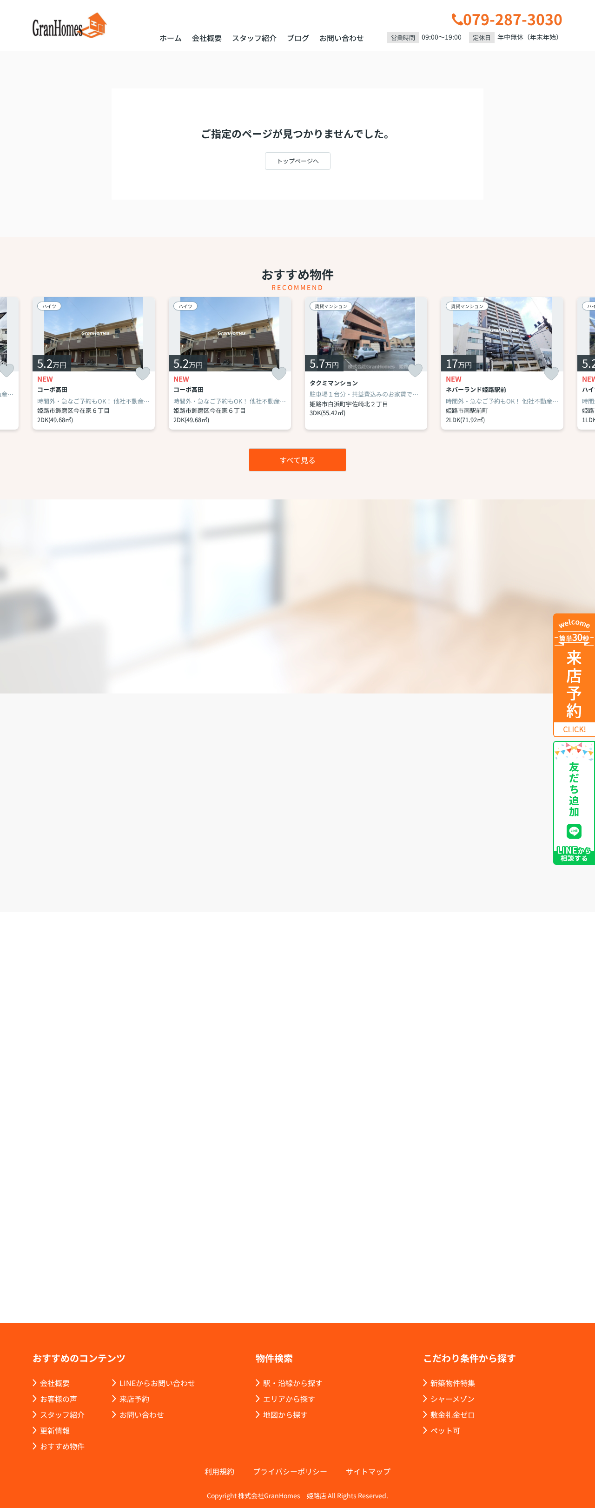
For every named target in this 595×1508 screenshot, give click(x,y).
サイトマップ (368, 1471)
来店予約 (322, 859)
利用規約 (219, 1471)
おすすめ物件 (62, 1446)
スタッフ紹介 (254, 37)
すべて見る (297, 459)
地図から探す (285, 1414)
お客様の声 (58, 1398)
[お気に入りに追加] (142, 374)
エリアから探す (289, 1398)
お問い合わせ (341, 37)
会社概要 (207, 37)
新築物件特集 (452, 1382)
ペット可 (445, 1430)
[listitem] (94, 363)
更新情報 (55, 1430)
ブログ (298, 37)
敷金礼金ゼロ (452, 1414)
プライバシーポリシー (290, 1471)
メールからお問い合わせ (458, 859)
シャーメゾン (452, 1398)
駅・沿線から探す (293, 1382)
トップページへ (298, 160)
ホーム (170, 37)
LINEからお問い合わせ (157, 1382)
